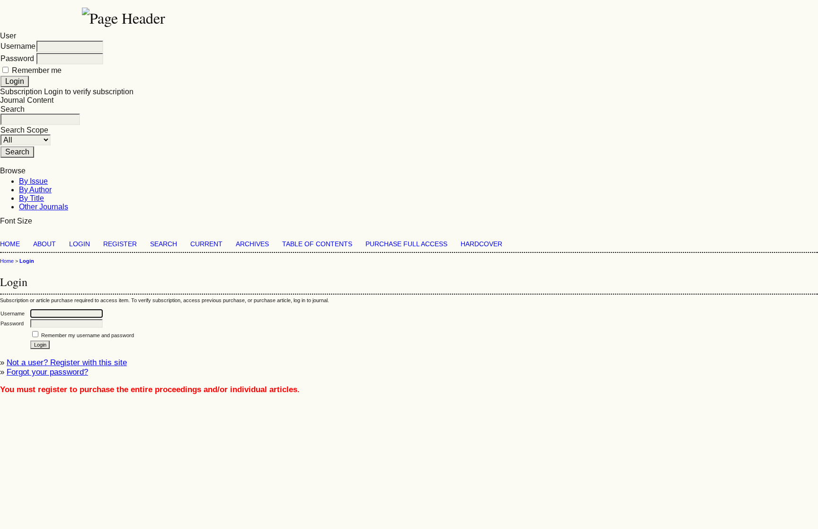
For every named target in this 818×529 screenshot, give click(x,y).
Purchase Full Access (406, 244)
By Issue (33, 181)
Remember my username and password (87, 335)
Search (163, 244)
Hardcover (481, 244)
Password (17, 58)
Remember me (37, 70)
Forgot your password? (47, 372)
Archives (252, 244)
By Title (31, 198)
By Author (35, 190)
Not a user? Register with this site (67, 362)
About (44, 244)
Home (10, 244)
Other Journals (43, 207)
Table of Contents (317, 244)
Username (18, 46)
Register (120, 244)
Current (206, 244)
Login (79, 244)
